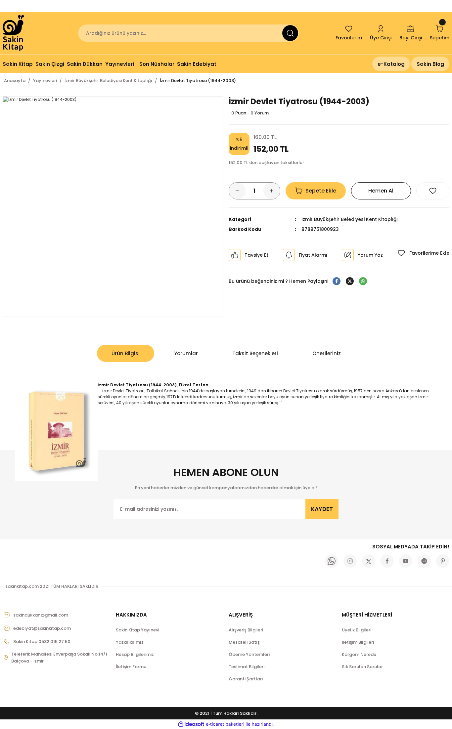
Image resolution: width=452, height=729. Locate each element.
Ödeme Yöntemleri (249, 654)
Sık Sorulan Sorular (362, 667)
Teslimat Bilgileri (246, 667)
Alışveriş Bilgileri (246, 630)
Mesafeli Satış (244, 642)
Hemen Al (380, 190)
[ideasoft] (191, 724)
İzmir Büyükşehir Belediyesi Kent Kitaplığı (349, 219)
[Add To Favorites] (432, 190)
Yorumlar (186, 353)
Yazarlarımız (130, 642)
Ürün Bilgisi (126, 353)
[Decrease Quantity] (237, 191)
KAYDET (322, 509)
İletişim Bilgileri (358, 642)
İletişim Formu (131, 667)
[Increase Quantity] (271, 191)
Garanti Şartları (246, 679)
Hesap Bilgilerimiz (135, 654)
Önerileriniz (326, 353)
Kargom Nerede (359, 654)
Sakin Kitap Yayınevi (137, 630)
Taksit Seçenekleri (255, 353)
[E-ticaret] (225, 724)
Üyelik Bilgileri (356, 630)
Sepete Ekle (320, 190)
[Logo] (14, 33)
